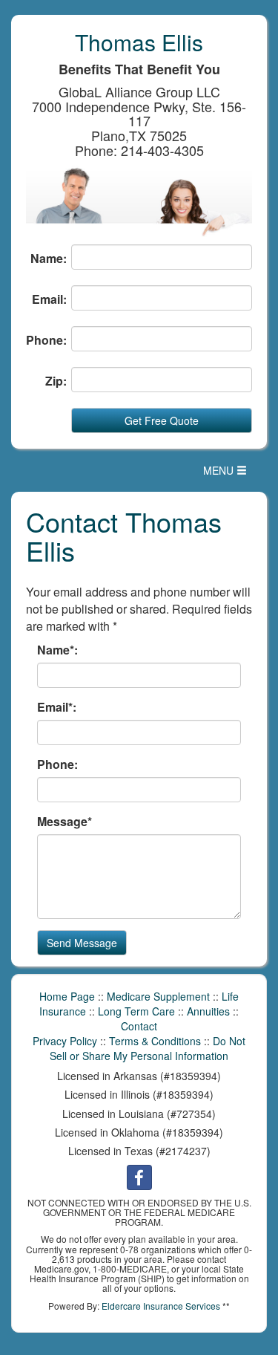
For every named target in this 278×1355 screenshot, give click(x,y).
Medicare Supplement (158, 996)
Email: (49, 299)
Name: (48, 258)
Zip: (56, 381)
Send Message (82, 942)
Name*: (57, 650)
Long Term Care (136, 1011)
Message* (64, 821)
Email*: (56, 707)
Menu (228, 473)
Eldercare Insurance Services (161, 1305)
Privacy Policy (65, 1040)
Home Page (67, 996)
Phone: (46, 340)
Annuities (208, 1011)
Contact (139, 1025)
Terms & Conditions (155, 1040)
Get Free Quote (162, 420)
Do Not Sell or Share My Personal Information (147, 1048)
